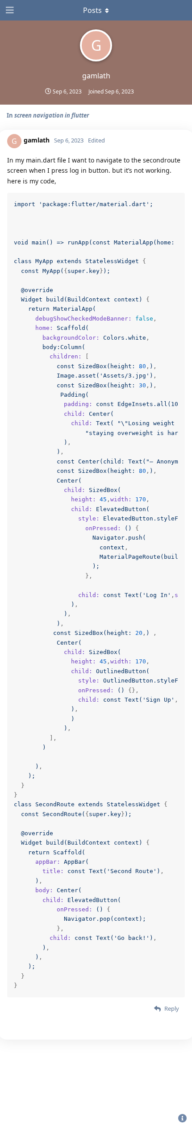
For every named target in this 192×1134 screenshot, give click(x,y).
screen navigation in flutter (51, 115)
